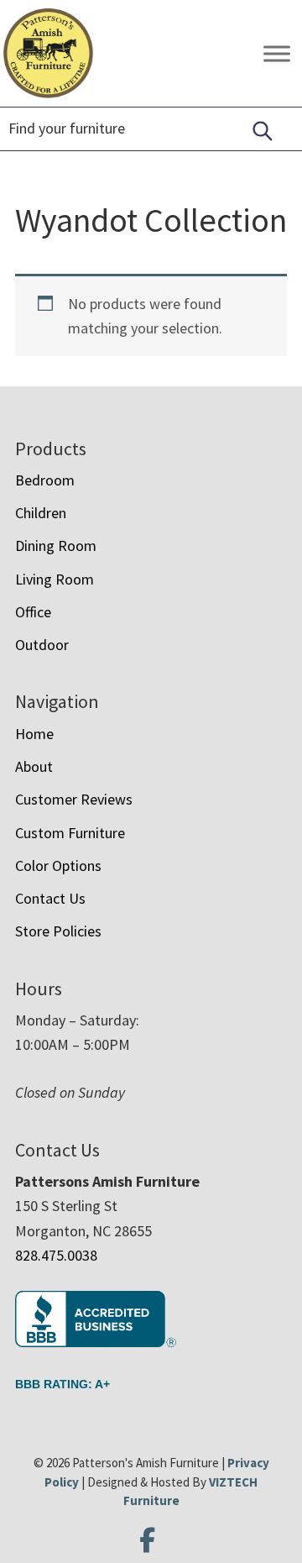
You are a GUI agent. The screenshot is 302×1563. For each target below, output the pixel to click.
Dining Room (55, 545)
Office (33, 612)
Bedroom (45, 480)
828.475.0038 (56, 1255)
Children (40, 512)
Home (34, 733)
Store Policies (58, 931)
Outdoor (42, 644)
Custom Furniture (70, 832)
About (34, 766)
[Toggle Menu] (276, 53)
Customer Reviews (74, 799)
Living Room (54, 579)
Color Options (58, 865)
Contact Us (50, 898)
